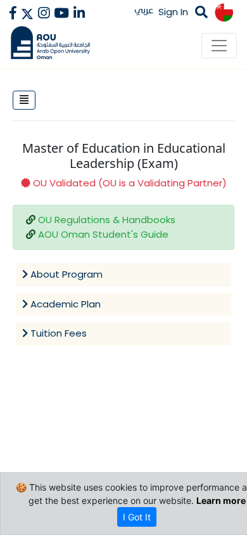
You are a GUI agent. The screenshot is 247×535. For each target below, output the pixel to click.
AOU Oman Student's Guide (103, 234)
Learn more (221, 500)
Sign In (173, 11)
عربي (144, 9)
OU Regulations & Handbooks (106, 219)
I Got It (137, 517)
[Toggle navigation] (219, 45)
